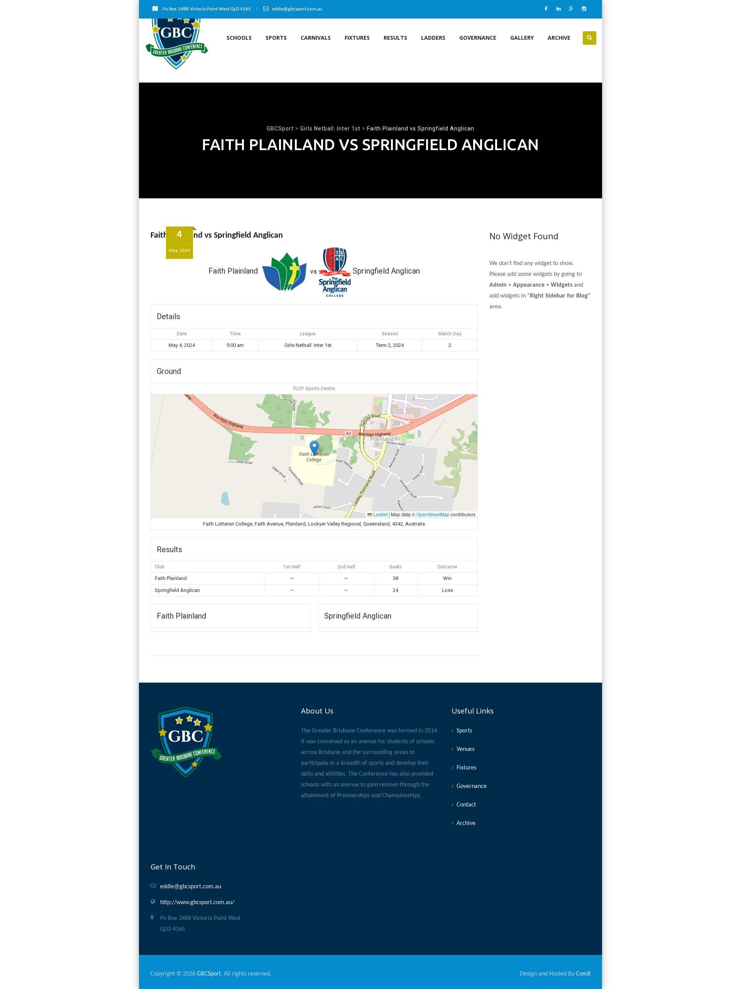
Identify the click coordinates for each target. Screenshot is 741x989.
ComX (583, 974)
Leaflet (379, 514)
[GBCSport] (177, 37)
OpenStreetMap (433, 514)
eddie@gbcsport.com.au (190, 887)
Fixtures (357, 37)
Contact (466, 805)
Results (395, 37)
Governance (477, 37)
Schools (239, 37)
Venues (465, 749)
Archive (559, 37)
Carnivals (316, 37)
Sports (276, 37)
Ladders (433, 37)
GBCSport (209, 974)
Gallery (522, 37)
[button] (314, 448)
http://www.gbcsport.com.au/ (197, 902)
